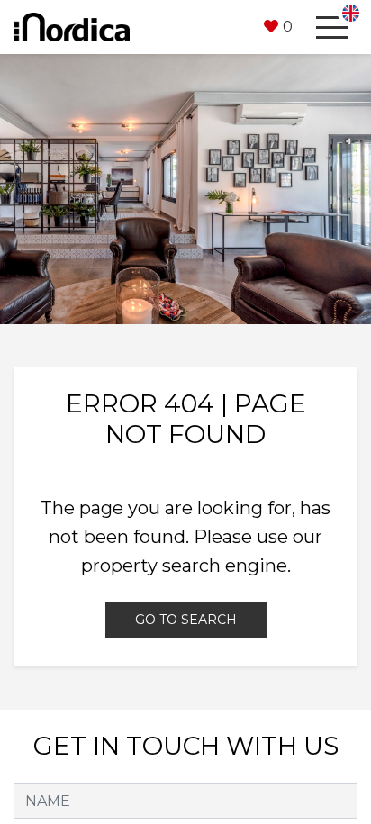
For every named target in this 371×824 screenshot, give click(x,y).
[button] (278, 27)
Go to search (186, 619)
